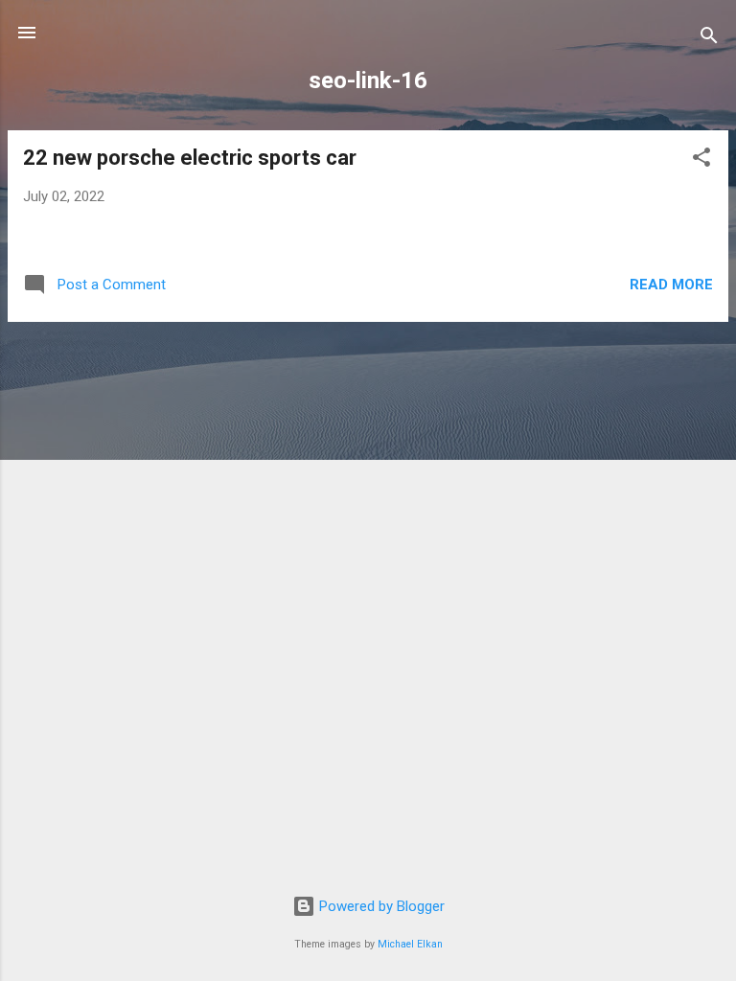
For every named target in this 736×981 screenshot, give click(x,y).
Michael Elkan (410, 944)
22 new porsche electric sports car (189, 158)
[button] (701, 160)
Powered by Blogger (380, 906)
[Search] (709, 39)
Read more (671, 284)
